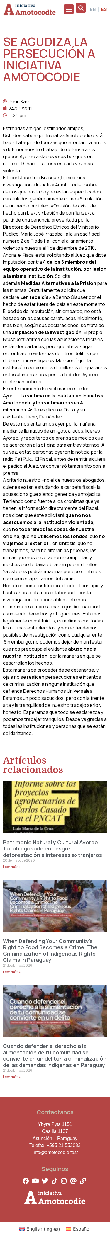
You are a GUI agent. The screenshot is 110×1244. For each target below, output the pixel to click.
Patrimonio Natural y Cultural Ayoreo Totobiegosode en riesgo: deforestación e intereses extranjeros (52, 848)
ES (104, 9)
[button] (69, 9)
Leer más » (12, 866)
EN (93, 9)
